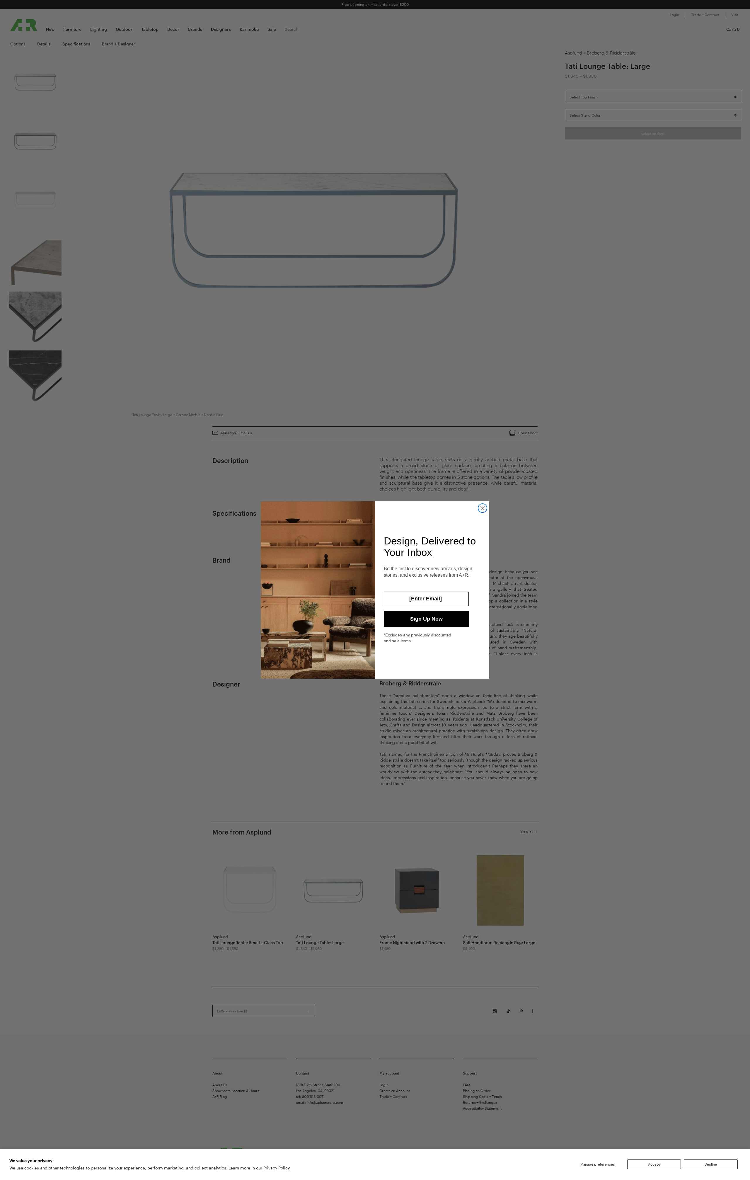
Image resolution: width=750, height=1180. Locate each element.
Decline (711, 1164)
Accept (654, 1164)
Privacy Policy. (277, 1167)
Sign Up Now (426, 619)
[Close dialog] (482, 508)
